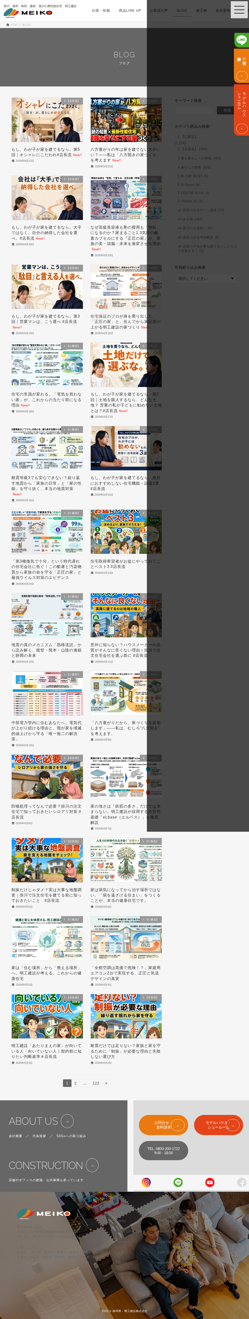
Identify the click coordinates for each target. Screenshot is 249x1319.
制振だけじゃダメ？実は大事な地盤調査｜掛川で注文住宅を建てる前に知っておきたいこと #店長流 (46, 895)
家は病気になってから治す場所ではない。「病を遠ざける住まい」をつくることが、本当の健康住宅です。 (125, 895)
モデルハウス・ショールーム (218, 1125)
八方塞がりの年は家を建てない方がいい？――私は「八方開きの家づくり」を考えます (125, 154)
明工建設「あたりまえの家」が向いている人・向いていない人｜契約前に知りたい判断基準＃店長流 (46, 1051)
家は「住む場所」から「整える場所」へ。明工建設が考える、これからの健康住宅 (46, 973)
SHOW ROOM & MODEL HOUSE (182, 1210)
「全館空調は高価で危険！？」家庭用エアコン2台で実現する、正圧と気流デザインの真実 (125, 973)
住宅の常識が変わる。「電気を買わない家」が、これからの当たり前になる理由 (46, 399)
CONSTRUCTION (46, 1165)
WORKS (124, 1242)
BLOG (122, 1263)
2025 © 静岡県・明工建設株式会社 (125, 1311)
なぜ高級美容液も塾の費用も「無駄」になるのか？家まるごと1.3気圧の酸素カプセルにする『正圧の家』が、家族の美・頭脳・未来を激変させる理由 (125, 238)
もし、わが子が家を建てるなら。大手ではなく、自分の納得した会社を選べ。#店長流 (46, 232)
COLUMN (125, 1273)
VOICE (123, 1252)
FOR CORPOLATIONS (175, 1252)
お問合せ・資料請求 (163, 1125)
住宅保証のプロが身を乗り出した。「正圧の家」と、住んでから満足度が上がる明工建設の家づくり (125, 321)
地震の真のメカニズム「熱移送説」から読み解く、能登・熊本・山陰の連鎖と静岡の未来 (46, 650)
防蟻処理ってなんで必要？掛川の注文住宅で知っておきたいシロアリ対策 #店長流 (46, 811)
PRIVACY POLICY (172, 1263)
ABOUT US (33, 1121)
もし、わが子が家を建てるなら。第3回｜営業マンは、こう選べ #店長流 (45, 321)
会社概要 (15, 1136)
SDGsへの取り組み (71, 1136)
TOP (121, 1210)
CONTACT (166, 1242)
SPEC (122, 1221)
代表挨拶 (39, 1136)
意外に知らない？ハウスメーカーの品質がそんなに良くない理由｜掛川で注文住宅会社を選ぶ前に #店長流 (125, 650)
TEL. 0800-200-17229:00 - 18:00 (163, 1151)
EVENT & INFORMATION (177, 1221)
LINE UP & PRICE (131, 1231)
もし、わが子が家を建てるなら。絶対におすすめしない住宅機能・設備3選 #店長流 (125, 483)
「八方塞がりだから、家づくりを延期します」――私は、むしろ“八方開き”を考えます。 (125, 728)
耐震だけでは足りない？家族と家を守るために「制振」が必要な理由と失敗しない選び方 (125, 1051)
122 (95, 1084)
